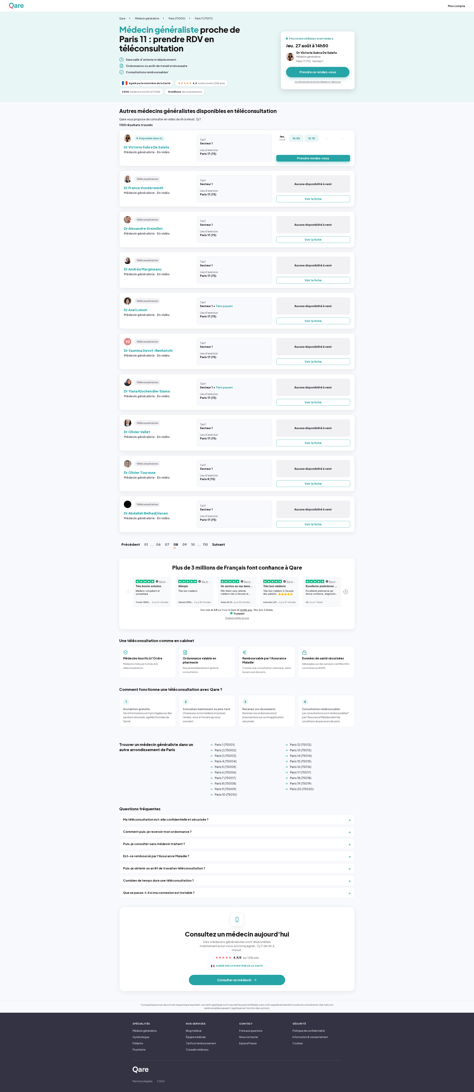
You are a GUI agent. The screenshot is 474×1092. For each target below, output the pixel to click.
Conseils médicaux (197, 1049)
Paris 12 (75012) (300, 744)
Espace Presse (248, 1043)
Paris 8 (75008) (225, 783)
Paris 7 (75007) (225, 778)
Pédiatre (138, 1043)
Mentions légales (143, 1081)
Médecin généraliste (147, 18)
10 (193, 544)
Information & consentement (310, 1037)
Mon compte (456, 6)
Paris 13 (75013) (300, 750)
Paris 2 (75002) (225, 750)
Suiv (218, 544)
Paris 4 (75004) (225, 761)
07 (167, 544)
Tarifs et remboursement (201, 1043)
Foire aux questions (250, 1030)
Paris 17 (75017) (300, 772)
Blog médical (193, 1030)
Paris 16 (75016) (300, 767)
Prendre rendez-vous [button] (313, 158)
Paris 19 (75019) (300, 783)
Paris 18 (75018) (300, 778)
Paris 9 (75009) (225, 789)
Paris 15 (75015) (300, 761)
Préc (130, 544)
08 (175, 544)
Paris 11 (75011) (204, 18)
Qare (122, 18)
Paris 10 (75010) (226, 794)
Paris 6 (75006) (225, 772)
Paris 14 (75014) (301, 756)
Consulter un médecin (234, 980)
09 (184, 544)
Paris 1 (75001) (225, 744)
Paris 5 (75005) (225, 767)
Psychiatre (139, 1049)
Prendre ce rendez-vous (318, 72)
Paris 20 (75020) (301, 789)
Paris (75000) (177, 18)
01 (146, 544)
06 (158, 544)
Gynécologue (141, 1037)
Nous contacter (248, 1037)
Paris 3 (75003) (225, 756)
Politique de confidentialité (309, 1030)
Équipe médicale (196, 1037)
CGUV (161, 1081)
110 (205, 544)
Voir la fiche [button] (313, 199)
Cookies (298, 1043)
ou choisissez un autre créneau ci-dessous (318, 81)
